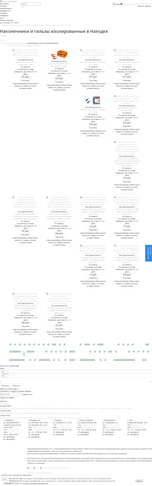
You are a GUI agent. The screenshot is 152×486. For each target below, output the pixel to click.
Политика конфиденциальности (35, 483)
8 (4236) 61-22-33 (64, 425)
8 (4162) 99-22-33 (113, 425)
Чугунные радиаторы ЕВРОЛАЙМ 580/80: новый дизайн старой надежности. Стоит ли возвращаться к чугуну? (44, 418)
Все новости (5, 403)
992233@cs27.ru (113, 427)
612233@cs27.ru (63, 427)
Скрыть (139, 481)
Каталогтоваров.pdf (149, 253)
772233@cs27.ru (88, 427)
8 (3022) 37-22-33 (138, 425)
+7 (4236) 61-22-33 (144, 3)
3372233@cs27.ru (138, 427)
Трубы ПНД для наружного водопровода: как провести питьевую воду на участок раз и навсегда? (40, 413)
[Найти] (22, 7)
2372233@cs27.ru (39, 430)
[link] (128, 4)
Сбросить (16, 385)
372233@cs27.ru (14, 432)
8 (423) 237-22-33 (39, 427)
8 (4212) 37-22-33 (14, 430)
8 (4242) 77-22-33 (88, 425)
